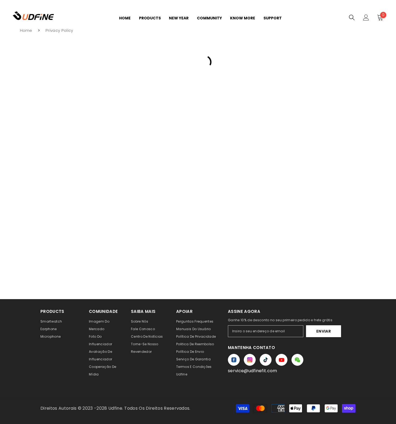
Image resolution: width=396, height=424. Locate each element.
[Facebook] (234, 360)
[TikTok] (266, 360)
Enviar (323, 331)
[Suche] (351, 17)
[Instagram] (250, 360)
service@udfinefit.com (252, 371)
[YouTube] (281, 360)
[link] (297, 360)
